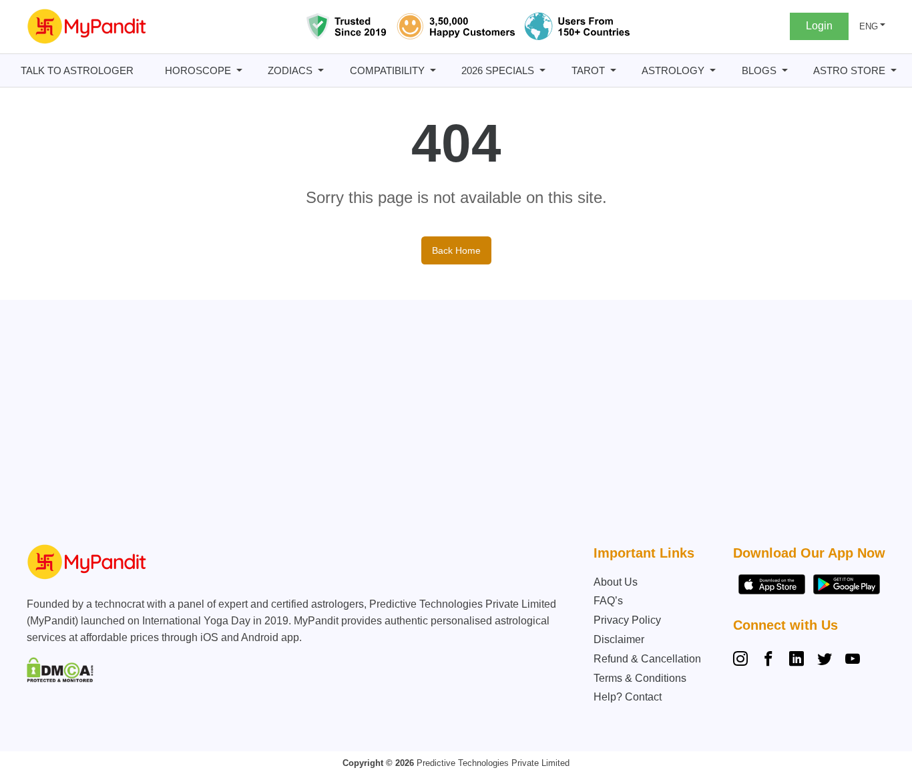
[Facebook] (768, 660)
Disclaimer (619, 639)
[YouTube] (852, 660)
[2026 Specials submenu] (542, 70)
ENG (868, 26)
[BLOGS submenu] (785, 70)
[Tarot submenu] (613, 70)
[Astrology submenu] (713, 70)
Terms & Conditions (640, 678)
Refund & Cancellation (647, 658)
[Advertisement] (464, 425)
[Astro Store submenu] (894, 70)
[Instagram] (743, 660)
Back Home (456, 250)
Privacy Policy (627, 620)
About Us (616, 582)
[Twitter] (824, 660)
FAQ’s (608, 600)
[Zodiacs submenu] (321, 70)
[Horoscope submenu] (239, 70)
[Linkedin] (796, 660)
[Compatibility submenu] (433, 70)
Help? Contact (628, 697)
